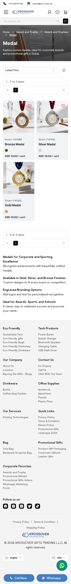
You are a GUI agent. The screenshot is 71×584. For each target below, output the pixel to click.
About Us (8, 365)
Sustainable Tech (13, 334)
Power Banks (46, 334)
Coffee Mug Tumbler (15, 393)
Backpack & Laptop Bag (17, 452)
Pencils (42, 397)
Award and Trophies (56, 32)
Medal (13, 35)
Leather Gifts (45, 456)
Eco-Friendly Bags (13, 342)
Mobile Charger (47, 338)
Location (8, 369)
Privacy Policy (46, 417)
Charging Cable (47, 346)
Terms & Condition (49, 420)
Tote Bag (8, 448)
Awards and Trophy (14, 472)
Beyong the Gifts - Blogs (17, 373)
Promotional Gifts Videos (17, 480)
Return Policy (46, 424)
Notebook (44, 389)
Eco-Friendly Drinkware (16, 350)
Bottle (6, 389)
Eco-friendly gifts (13, 338)
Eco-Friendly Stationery (17, 346)
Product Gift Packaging (52, 448)
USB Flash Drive (47, 350)
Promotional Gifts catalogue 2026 (48, 430)
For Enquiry (44, 365)
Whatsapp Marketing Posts (15, 486)
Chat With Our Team (50, 373)
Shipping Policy (35, 527)
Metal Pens (44, 393)
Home (6, 32)
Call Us (42, 369)
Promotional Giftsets (15, 476)
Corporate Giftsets (49, 452)
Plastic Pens (45, 401)
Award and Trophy (27, 32)
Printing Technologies (15, 417)
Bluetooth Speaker (49, 342)
